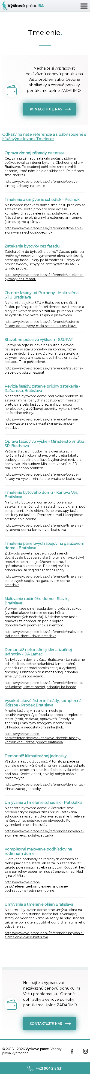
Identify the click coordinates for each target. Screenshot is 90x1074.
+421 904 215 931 (49, 1068)
